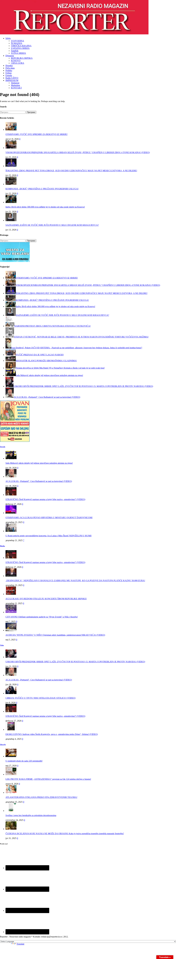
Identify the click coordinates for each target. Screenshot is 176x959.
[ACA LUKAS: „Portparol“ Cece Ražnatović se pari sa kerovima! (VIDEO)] (11, 476)
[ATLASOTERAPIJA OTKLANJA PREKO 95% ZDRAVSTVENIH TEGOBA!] (11, 792)
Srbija (8, 38)
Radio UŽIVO (12, 78)
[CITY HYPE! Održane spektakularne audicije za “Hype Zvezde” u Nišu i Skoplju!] (11, 612)
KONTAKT (16, 88)
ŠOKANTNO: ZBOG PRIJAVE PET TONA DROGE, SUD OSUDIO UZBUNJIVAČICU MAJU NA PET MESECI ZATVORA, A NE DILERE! (71, 170)
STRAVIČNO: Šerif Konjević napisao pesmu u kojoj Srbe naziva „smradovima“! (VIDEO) (45, 499)
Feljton (9, 73)
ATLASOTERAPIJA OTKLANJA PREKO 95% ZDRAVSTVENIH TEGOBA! (41, 797)
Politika (9, 70)
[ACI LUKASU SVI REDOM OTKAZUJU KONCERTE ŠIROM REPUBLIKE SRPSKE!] (11, 594)
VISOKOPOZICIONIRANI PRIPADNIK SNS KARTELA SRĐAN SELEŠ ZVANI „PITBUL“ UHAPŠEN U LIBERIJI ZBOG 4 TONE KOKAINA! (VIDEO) (78, 152)
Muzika (2, 546)
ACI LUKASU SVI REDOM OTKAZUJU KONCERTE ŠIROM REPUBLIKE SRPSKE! (46, 598)
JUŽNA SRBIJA (18, 53)
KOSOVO (15, 60)
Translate (20, 944)
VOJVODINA (17, 41)
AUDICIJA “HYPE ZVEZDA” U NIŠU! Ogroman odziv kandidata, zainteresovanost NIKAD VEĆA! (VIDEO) (55, 635)
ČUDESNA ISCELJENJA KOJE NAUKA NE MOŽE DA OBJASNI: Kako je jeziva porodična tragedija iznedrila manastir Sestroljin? (65, 833)
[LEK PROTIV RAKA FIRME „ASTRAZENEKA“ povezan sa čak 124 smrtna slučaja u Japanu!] (11, 774)
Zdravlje (3, 744)
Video (2, 645)
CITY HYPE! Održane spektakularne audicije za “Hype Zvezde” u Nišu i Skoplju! (42, 617)
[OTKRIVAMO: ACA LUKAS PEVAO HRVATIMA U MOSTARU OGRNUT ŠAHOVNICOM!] (11, 513)
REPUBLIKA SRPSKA (22, 58)
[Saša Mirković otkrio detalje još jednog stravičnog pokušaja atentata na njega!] (11, 458)
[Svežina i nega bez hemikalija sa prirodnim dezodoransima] (11, 811)
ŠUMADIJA (16, 43)
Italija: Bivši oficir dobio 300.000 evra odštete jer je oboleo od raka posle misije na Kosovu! (45, 207)
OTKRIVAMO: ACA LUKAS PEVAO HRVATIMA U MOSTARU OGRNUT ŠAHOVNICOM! (49, 517)
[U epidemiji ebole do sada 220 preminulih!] (11, 756)
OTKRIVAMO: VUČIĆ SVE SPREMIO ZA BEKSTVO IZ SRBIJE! (37, 134)
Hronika (9, 65)
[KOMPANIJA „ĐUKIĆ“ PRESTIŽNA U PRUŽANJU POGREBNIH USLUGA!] (11, 184)
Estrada (9, 75)
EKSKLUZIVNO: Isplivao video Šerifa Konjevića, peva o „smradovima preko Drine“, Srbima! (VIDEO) (52, 734)
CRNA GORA (17, 63)
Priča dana (10, 68)
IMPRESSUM (12, 80)
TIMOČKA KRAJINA (21, 46)
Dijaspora (10, 55)
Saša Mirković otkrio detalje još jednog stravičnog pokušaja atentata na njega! (39, 463)
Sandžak (14, 51)
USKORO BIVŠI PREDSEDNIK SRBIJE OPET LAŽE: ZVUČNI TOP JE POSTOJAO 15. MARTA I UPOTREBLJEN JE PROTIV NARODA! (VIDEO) (75, 661)
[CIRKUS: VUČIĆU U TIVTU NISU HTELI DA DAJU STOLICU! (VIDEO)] (11, 693)
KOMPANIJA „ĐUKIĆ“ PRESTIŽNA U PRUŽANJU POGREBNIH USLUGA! (42, 189)
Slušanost (15, 83)
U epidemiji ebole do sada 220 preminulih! (24, 761)
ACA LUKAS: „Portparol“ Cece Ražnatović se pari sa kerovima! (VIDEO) (39, 481)
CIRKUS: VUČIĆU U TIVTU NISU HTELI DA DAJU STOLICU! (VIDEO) (40, 698)
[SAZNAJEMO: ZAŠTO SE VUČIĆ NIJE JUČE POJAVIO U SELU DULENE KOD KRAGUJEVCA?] (11, 220)
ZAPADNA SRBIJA (20, 48)
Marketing (15, 85)
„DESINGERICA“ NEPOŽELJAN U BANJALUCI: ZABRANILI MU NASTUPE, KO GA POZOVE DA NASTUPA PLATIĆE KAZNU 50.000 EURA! (75, 580)
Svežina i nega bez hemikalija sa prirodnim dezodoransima (31, 815)
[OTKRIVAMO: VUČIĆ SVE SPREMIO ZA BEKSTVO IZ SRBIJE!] (11, 129)
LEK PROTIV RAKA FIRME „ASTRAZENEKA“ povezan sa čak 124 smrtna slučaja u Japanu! (48, 779)
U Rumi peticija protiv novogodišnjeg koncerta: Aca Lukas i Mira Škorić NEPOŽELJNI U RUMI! (49, 536)
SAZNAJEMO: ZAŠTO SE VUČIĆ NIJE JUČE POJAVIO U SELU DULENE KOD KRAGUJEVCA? (52, 225)
